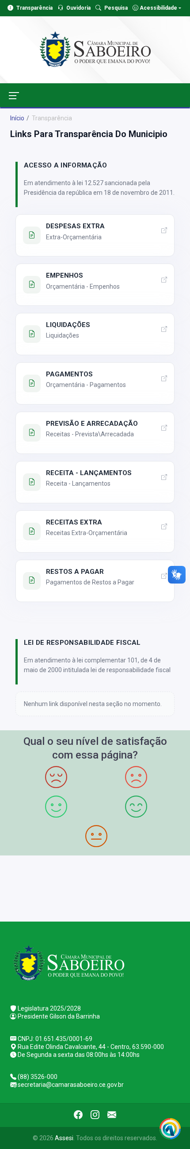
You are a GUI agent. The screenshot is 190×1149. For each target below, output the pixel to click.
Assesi (64, 1138)
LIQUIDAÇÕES (68, 325)
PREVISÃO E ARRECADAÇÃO (92, 424)
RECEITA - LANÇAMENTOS (89, 473)
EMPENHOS (64, 275)
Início (17, 118)
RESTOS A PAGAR (75, 572)
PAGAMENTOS (69, 374)
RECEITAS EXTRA (74, 522)
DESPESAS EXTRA (75, 226)
